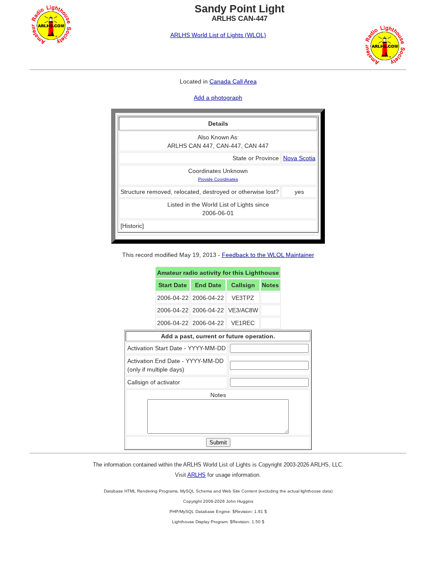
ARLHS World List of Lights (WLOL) (218, 35)
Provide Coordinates (218, 179)
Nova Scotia (299, 158)
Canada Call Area (233, 81)
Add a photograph (218, 97)
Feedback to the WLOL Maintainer (268, 254)
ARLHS (196, 475)
